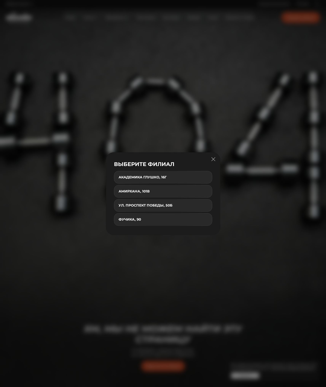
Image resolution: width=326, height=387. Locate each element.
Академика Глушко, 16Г (143, 177)
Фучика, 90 (130, 219)
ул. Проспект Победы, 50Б (145, 205)
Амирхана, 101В (134, 191)
